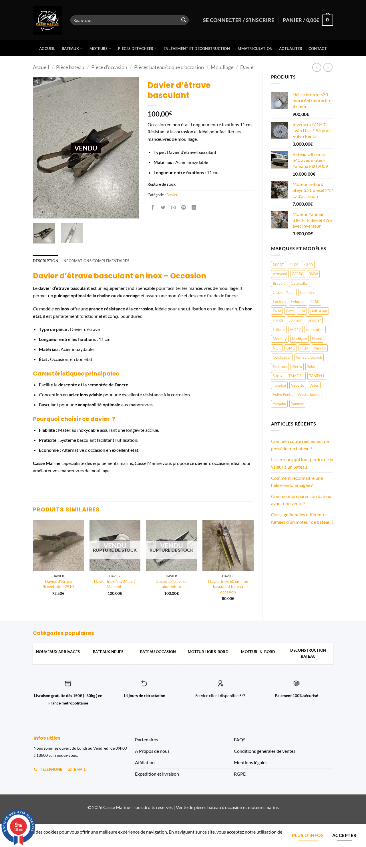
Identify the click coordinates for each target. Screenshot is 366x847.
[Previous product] (327, 67)
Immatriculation (254, 48)
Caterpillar (299, 283)
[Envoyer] (183, 20)
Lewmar (314, 320)
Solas (311, 366)
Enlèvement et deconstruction (197, 48)
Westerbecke (309, 394)
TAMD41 (317, 376)
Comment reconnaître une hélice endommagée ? (297, 481)
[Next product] (316, 67)
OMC (290, 348)
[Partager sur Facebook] (152, 207)
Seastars (280, 366)
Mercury (280, 338)
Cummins (307, 292)
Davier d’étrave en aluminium (172, 584)
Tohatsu (279, 385)
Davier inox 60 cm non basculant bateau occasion (228, 586)
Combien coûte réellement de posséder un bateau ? (300, 444)
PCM (304, 348)
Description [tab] (45, 260)
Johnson (295, 320)
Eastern (279, 301)
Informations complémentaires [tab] (95, 260)
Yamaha (279, 404)
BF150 (297, 274)
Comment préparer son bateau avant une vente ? (301, 499)
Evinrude (298, 301)
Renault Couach (309, 357)
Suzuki (278, 376)
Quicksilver (282, 357)
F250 (315, 301)
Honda (278, 320)
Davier (247, 67)
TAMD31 (296, 376)
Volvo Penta (283, 394)
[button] (40, 211)
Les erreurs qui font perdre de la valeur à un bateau (302, 463)
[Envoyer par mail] (173, 207)
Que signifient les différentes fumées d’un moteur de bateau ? (302, 518)
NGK (277, 348)
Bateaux (70, 48)
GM (302, 311)
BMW (313, 274)
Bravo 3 (279, 283)
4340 (308, 264)
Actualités (290, 48)
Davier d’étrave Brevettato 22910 (58, 584)
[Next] (253, 565)
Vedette (297, 385)
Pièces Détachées (135, 48)
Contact (318, 48)
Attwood (280, 274)
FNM (277, 311)
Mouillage (222, 67)
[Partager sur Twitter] (163, 207)
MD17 (295, 329)
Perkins (320, 348)
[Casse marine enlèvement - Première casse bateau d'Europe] (47, 20)
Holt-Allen (318, 311)
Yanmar (297, 404)
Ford (290, 311)
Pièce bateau (70, 67)
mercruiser (315, 329)
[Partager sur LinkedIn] (194, 207)
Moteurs (98, 48)
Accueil (47, 48)
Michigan (299, 338)
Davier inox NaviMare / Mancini (115, 584)
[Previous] (33, 565)
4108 (294, 264)
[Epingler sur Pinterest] (183, 207)
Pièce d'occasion (109, 67)
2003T (278, 264)
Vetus (314, 385)
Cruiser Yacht (284, 292)
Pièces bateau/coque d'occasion (169, 67)
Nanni (317, 338)
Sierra (297, 366)
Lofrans (279, 329)
